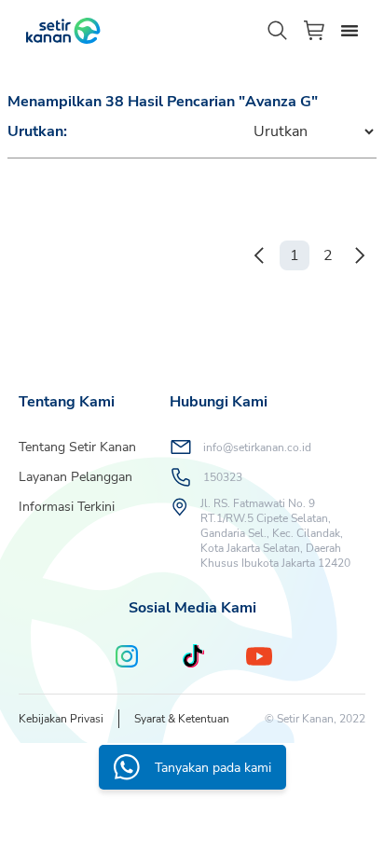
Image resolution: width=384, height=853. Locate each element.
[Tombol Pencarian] (278, 31)
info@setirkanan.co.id (257, 447)
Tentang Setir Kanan (77, 447)
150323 (222, 477)
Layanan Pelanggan (75, 477)
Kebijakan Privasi (61, 718)
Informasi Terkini (67, 507)
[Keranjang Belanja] (315, 30)
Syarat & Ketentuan (181, 718)
